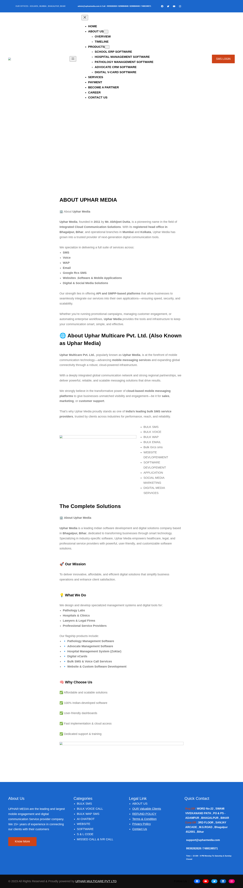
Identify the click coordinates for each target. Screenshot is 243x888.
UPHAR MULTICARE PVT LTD (96, 881)
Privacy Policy (141, 824)
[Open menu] (73, 59)
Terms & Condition (144, 819)
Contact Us (139, 829)
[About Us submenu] (106, 31)
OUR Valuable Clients (146, 808)
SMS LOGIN (223, 58)
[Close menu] (84, 17)
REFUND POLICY (144, 814)
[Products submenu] (107, 47)
